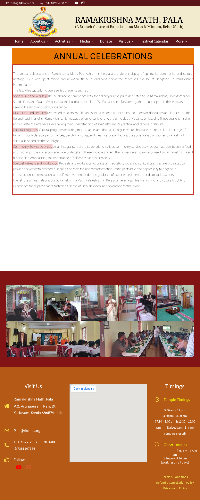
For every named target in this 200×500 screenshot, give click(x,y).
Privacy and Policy (175, 488)
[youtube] (76, 3)
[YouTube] (19, 467)
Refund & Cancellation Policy (175, 482)
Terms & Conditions (175, 477)
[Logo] (43, 22)
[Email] (28, 467)
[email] (83, 3)
